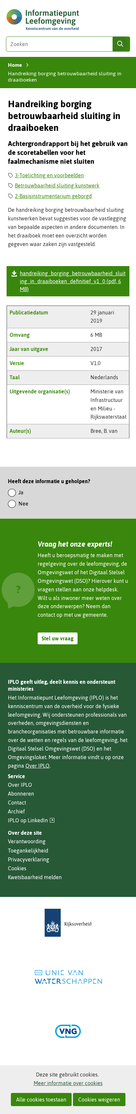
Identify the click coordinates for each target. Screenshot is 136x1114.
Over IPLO (37, 766)
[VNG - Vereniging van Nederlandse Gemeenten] (68, 1031)
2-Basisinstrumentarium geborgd (53, 196)
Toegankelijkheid (28, 851)
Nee (23, 504)
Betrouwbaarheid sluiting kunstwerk (57, 185)
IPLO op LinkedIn (31, 820)
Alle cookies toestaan (41, 1099)
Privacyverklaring (28, 859)
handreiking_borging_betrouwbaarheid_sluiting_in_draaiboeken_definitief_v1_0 (72, 281)
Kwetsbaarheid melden (35, 877)
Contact (17, 802)
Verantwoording (27, 841)
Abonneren (21, 794)
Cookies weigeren (99, 1099)
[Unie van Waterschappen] (68, 977)
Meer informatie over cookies (68, 1083)
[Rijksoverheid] (68, 922)
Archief (16, 811)
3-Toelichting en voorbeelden (49, 175)
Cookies (17, 868)
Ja (20, 492)
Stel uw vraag (58, 638)
